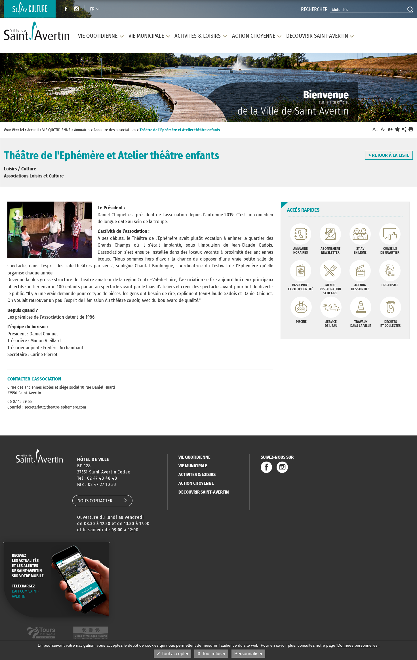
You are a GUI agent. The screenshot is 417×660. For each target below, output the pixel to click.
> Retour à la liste (388, 155)
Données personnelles (357, 645)
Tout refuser (213, 653)
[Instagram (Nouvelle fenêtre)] (77, 9)
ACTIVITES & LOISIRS (197, 474)
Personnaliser (248, 653)
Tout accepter (174, 653)
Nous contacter (94, 501)
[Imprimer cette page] (410, 129)
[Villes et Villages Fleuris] (90, 633)
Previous (30, 89)
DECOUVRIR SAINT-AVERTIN (203, 492)
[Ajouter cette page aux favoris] (397, 129)
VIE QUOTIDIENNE (194, 457)
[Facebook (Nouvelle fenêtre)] (64, 9)
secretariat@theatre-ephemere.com (55, 407)
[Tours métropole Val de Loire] (41, 633)
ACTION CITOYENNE (196, 483)
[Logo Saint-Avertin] (37, 33)
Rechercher (314, 9)
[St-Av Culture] (30, 9)
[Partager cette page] (404, 129)
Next (386, 89)
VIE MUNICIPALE (192, 465)
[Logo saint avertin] (39, 457)
